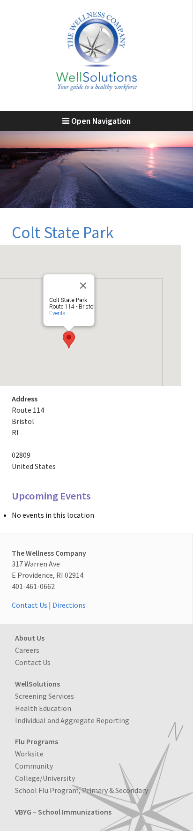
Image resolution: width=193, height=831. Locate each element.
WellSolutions (37, 683)
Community (34, 766)
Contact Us (29, 605)
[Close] (83, 285)
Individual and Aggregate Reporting (72, 720)
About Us (30, 637)
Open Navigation (100, 121)
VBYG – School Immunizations (63, 811)
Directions (69, 605)
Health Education (43, 708)
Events (57, 313)
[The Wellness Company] (96, 87)
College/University (45, 778)
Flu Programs (36, 741)
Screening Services (44, 696)
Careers (27, 650)
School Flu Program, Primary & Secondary (81, 790)
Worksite (29, 753)
